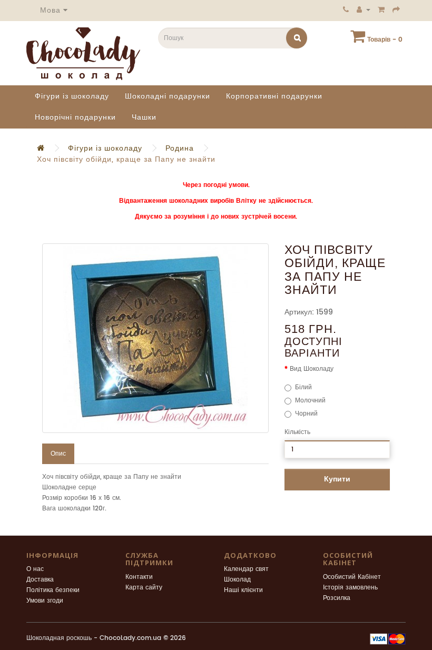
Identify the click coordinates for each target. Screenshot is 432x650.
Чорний (306, 414)
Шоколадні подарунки (167, 96)
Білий (303, 387)
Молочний (310, 401)
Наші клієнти (243, 590)
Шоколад (237, 580)
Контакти (139, 577)
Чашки (144, 117)
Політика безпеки (53, 590)
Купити (337, 479)
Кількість (297, 432)
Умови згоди (44, 601)
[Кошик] (381, 9)
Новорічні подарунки (75, 117)
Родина (179, 148)
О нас (35, 569)
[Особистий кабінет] (363, 9)
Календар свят (246, 569)
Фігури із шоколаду (72, 96)
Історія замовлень (350, 588)
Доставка (40, 580)
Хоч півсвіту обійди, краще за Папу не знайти (126, 159)
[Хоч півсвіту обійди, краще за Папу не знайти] (155, 338)
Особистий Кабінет (352, 577)
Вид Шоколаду (311, 369)
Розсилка (336, 598)
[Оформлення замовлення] (396, 9)
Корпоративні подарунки (274, 96)
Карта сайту (143, 588)
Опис (58, 454)
